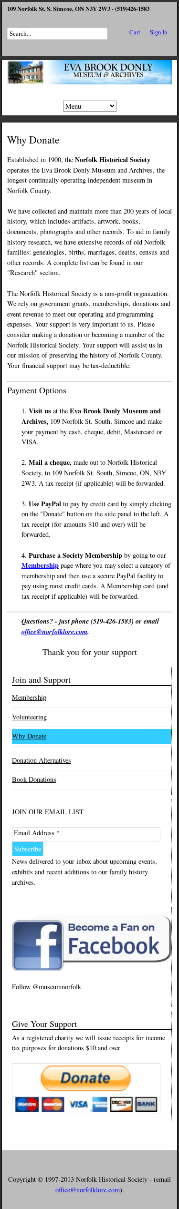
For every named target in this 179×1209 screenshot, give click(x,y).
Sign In (158, 32)
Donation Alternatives (41, 760)
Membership (29, 697)
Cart (134, 32)
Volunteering (29, 716)
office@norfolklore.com (54, 631)
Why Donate (29, 735)
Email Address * (37, 832)
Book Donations (34, 779)
